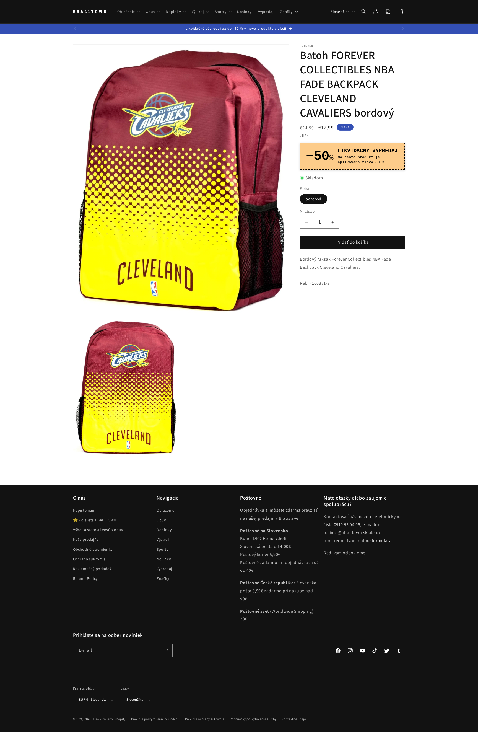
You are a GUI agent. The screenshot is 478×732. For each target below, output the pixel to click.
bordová (313, 198)
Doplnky (164, 529)
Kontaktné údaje (294, 719)
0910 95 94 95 (347, 525)
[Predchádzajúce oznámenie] (75, 29)
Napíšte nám (84, 510)
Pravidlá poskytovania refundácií (155, 719)
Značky (163, 578)
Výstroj (163, 539)
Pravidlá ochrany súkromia (205, 719)
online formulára (375, 541)
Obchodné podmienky (93, 549)
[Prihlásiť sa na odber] (166, 650)
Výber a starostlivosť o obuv (98, 529)
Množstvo (307, 211)
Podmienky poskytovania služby (253, 719)
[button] (128, 11)
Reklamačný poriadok (92, 569)
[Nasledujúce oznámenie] (403, 29)
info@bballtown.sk (349, 533)
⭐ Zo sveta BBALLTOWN (94, 520)
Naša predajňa (86, 539)
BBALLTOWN (93, 719)
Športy (162, 549)
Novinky (164, 559)
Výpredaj (164, 569)
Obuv (161, 520)
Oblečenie (165, 510)
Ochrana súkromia (89, 559)
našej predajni (260, 518)
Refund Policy (85, 578)
